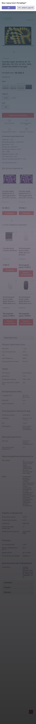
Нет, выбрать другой (25, 8)
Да (9, 8)
